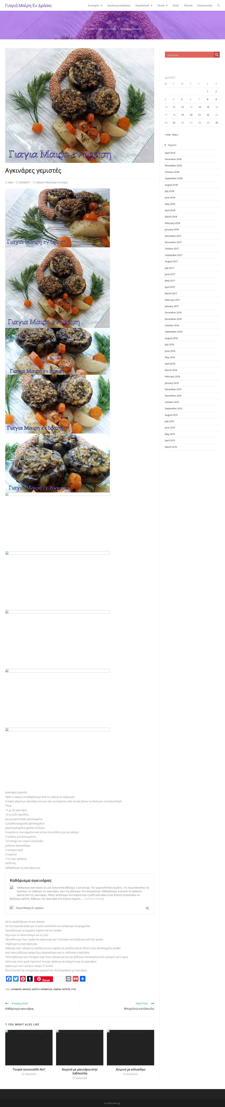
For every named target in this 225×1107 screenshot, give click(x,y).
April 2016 (170, 363)
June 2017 (170, 274)
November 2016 (173, 319)
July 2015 (169, 421)
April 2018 (170, 210)
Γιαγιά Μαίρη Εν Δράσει (28, 5)
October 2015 (172, 402)
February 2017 (172, 299)
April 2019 (170, 152)
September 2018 (173, 178)
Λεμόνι (57, 989)
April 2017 (170, 287)
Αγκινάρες (16, 989)
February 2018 (172, 223)
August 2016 (171, 338)
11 (174, 107)
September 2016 (173, 331)
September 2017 (173, 255)
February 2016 (172, 376)
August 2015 (171, 414)
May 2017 (170, 280)
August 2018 (171, 184)
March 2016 (171, 370)
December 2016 (173, 312)
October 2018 (172, 172)
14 (199, 107)
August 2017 (171, 261)
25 (174, 122)
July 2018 (169, 191)
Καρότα (36, 989)
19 (182, 114)
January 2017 (172, 306)
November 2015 (173, 395)
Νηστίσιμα (51, 182)
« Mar (168, 134)
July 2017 (169, 267)
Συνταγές (63, 182)
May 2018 (170, 204)
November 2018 (173, 165)
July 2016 (169, 344)
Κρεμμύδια (46, 989)
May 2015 (170, 434)
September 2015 (173, 408)
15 (208, 107)
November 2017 (173, 242)
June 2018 (170, 197)
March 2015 (171, 446)
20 (191, 114)
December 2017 (173, 235)
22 (208, 114)
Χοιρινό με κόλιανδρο (130, 1069)
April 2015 (170, 440)
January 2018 (172, 229)
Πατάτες (66, 989)
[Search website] (218, 5)
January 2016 (172, 383)
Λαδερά (40, 182)
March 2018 (171, 216)
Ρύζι (73, 989)
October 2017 (172, 248)
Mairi (10, 182)
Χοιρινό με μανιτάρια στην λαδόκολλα (80, 1071)
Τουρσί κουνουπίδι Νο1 (28, 1069)
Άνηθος (26, 989)
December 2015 (173, 389)
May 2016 (170, 357)
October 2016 (172, 325)
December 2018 (173, 159)
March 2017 (171, 293)
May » (175, 134)
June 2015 (170, 427)
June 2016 (170, 351)
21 (199, 114)
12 (182, 107)
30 (217, 122)
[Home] (85, 28)
